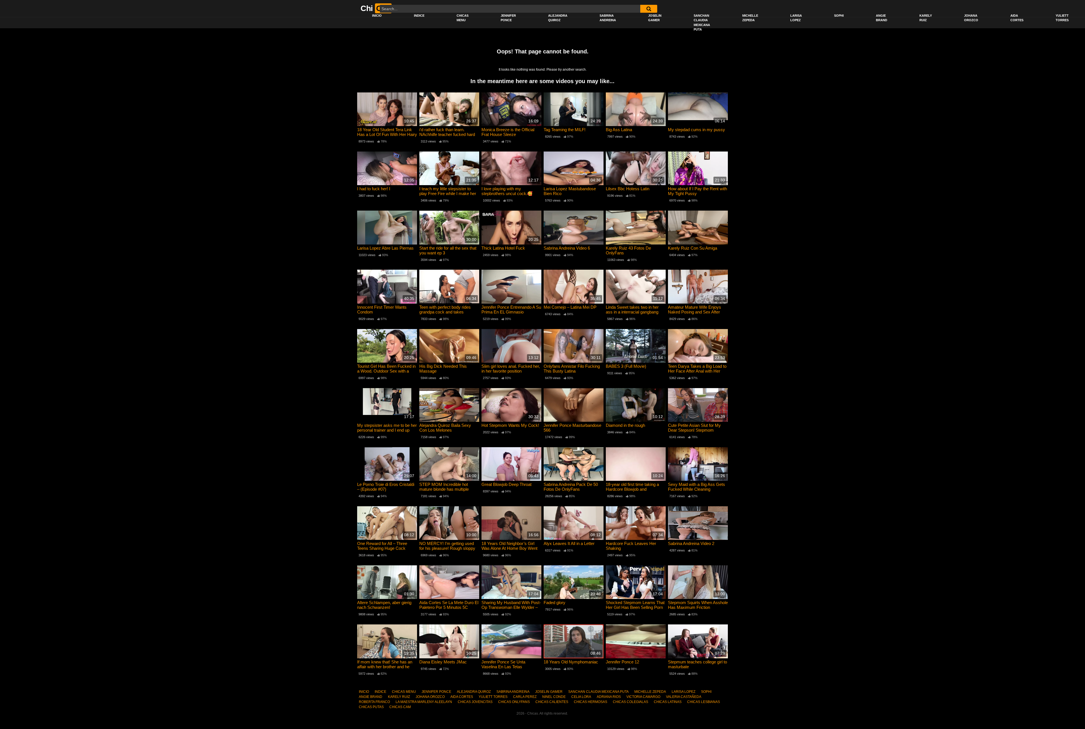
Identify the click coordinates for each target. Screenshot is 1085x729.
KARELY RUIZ (925, 18)
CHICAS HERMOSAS (590, 702)
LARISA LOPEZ (796, 18)
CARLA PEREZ (525, 697)
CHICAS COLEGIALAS (630, 702)
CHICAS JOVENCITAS (475, 702)
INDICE (419, 15)
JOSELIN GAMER (654, 18)
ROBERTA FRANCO (374, 702)
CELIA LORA (581, 697)
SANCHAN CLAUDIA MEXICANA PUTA (702, 22)
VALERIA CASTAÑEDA (683, 697)
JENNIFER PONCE (508, 18)
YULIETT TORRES (1062, 18)
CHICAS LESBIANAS (703, 702)
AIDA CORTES (1016, 18)
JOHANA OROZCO (971, 18)
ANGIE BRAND (881, 18)
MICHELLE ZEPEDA (750, 18)
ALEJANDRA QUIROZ (557, 18)
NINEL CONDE (554, 697)
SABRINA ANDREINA (608, 18)
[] (648, 9)
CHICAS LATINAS (668, 702)
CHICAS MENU (462, 18)
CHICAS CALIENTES (551, 702)
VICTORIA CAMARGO (643, 697)
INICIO (377, 15)
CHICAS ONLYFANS (514, 702)
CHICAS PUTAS (371, 707)
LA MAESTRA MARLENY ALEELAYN (424, 702)
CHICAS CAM (400, 707)
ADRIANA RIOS (609, 697)
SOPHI (839, 15)
